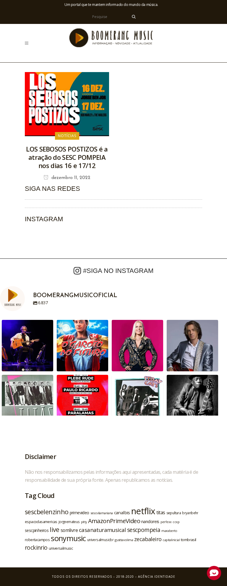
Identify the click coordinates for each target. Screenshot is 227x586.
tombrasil (188, 539)
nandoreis (150, 521)
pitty (84, 522)
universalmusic (61, 548)
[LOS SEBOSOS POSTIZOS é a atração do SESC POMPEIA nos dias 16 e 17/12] (67, 103)
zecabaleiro (147, 539)
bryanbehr (190, 512)
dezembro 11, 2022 (70, 177)
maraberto (169, 530)
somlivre (69, 530)
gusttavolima (124, 540)
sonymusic (68, 538)
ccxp (176, 522)
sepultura (173, 512)
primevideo (79, 512)
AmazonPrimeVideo (114, 521)
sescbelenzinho (47, 511)
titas (160, 512)
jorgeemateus (69, 521)
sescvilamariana (101, 513)
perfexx (166, 522)
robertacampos (37, 539)
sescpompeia (143, 530)
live (54, 529)
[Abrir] (27, 345)
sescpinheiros (36, 530)
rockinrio (36, 547)
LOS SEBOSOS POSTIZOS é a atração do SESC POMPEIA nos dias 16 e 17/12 (67, 157)
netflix (143, 511)
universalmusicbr (100, 539)
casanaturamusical (102, 529)
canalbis (122, 512)
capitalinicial (171, 540)
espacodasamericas (41, 521)
